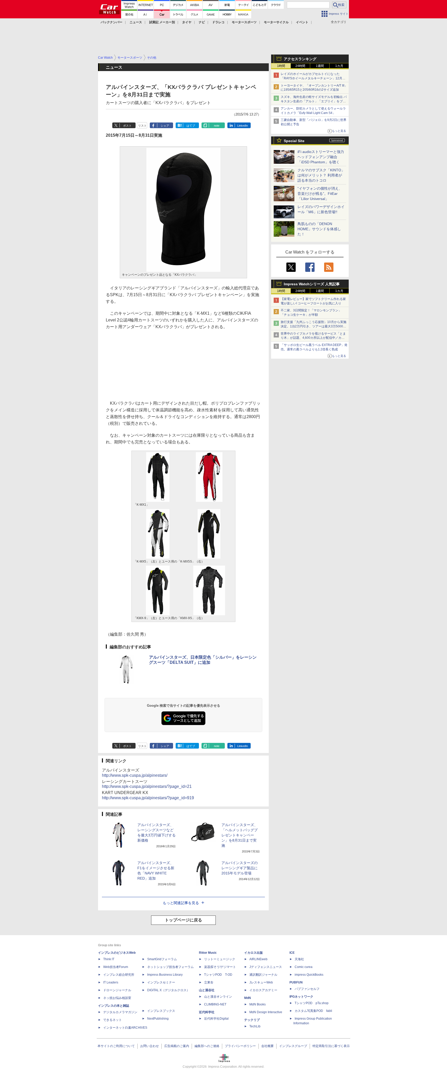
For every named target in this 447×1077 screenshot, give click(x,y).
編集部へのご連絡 (207, 1046)
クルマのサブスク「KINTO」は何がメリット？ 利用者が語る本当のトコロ (321, 175)
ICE (292, 953)
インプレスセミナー (161, 982)
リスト (142, 125)
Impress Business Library (165, 974)
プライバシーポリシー (240, 1046)
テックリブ (252, 1020)
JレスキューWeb (261, 982)
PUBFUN (296, 982)
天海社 (299, 959)
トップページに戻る (183, 920)
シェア (165, 125)
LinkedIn (242, 125)
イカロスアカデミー (263, 990)
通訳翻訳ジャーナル (263, 974)
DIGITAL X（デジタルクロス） (168, 990)
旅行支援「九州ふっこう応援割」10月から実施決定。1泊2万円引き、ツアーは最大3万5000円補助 (313, 326)
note (216, 125)
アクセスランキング (300, 59)
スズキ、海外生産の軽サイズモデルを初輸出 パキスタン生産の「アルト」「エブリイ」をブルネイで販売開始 (314, 101)
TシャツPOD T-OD (218, 974)
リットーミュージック (219, 959)
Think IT (108, 959)
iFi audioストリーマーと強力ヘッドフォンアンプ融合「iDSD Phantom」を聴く (320, 157)
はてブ (191, 125)
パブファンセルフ (307, 989)
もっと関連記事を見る (181, 903)
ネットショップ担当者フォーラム (170, 967)
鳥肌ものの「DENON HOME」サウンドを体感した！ (319, 229)
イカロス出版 (253, 953)
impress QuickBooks (309, 974)
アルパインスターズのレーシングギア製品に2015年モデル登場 (239, 868)
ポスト (127, 125)
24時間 (300, 66)
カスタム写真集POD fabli (313, 1011)
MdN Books (257, 1004)
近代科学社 (206, 1012)
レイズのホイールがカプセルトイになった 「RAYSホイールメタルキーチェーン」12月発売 (313, 78)
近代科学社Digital (216, 1018)
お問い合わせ (149, 1046)
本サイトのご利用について (116, 1046)
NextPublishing (158, 1018)
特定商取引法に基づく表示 (331, 1046)
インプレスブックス (161, 1011)
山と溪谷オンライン (218, 996)
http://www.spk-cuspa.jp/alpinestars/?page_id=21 (147, 786)
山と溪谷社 (206, 990)
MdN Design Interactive (265, 1012)
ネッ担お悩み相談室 (117, 998)
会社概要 (267, 1046)
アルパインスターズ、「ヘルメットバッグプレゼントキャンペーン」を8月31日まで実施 (239, 835)
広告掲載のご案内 (176, 1046)
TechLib (254, 1026)
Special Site (294, 141)
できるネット (112, 1020)
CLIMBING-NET (215, 1004)
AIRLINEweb (258, 959)
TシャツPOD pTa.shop (312, 1003)
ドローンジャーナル (117, 990)
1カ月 (339, 66)
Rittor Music (208, 953)
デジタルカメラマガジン (120, 1012)
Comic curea (303, 967)
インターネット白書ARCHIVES (125, 1027)
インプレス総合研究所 (118, 974)
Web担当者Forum (115, 967)
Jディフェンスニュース (265, 967)
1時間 (281, 66)
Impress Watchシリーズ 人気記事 (312, 284)
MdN (247, 998)
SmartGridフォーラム (162, 959)
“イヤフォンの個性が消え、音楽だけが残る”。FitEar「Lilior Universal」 (319, 193)
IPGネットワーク (301, 996)
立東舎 (208, 982)
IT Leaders (110, 982)
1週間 (320, 66)
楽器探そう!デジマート (220, 967)
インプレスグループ (293, 1046)
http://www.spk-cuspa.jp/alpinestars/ (134, 775)
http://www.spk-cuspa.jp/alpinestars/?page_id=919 (148, 798)
